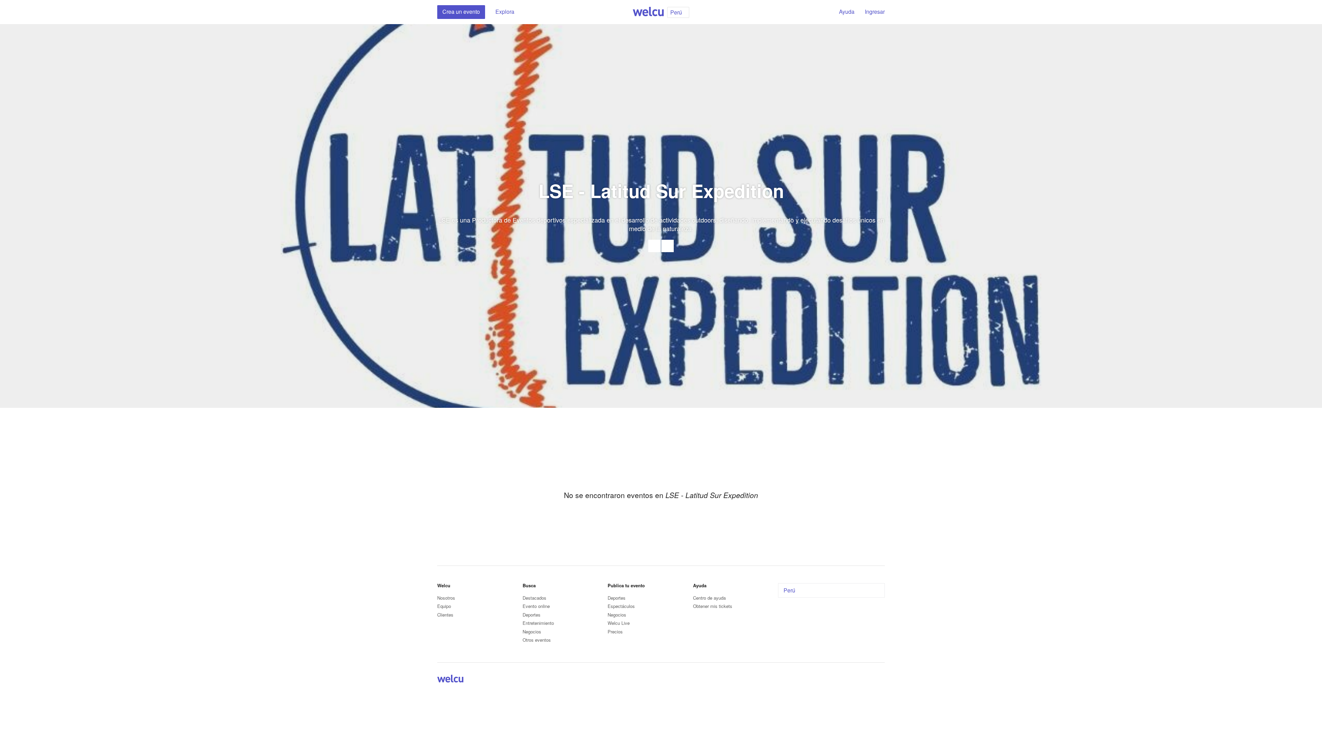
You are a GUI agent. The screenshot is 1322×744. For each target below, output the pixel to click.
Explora (504, 12)
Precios (615, 631)
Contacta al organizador (654, 246)
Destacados (534, 598)
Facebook (667, 246)
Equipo (444, 606)
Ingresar (875, 12)
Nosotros (446, 598)
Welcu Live (619, 623)
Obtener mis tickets (712, 606)
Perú (789, 590)
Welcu (648, 12)
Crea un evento (461, 12)
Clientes (445, 614)
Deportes (532, 614)
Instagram (881, 680)
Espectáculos (621, 606)
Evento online (536, 606)
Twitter (872, 680)
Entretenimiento (538, 623)
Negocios (532, 631)
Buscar (822, 12)
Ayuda (846, 12)
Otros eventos (537, 640)
